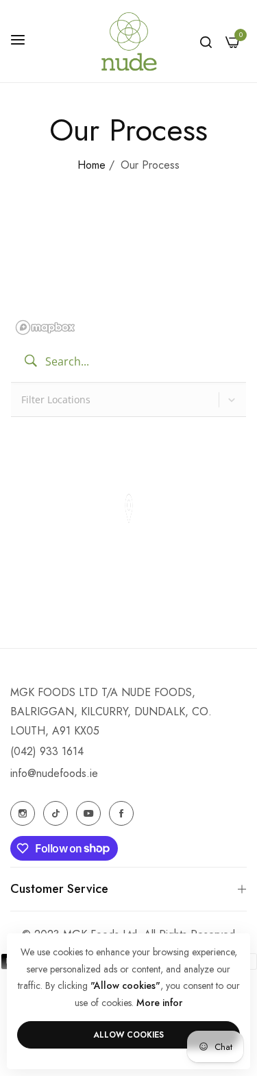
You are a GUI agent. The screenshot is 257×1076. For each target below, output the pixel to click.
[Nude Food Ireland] (129, 41)
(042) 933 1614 (47, 751)
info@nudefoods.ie (54, 773)
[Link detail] (22, 813)
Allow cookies (128, 1035)
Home (91, 165)
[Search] (206, 41)
